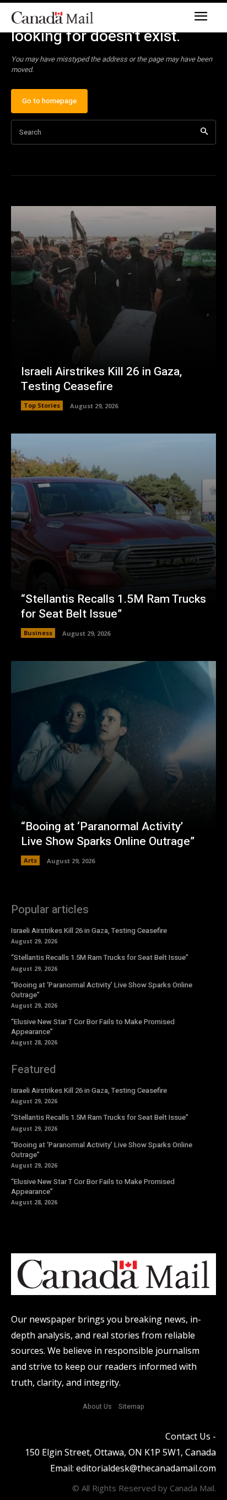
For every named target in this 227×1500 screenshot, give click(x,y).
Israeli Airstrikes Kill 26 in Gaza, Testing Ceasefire (101, 379)
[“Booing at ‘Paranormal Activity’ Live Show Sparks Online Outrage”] (113, 763)
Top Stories (42, 405)
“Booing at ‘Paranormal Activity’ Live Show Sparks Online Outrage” (107, 834)
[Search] (204, 132)
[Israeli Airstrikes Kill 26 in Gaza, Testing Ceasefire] (113, 308)
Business (38, 633)
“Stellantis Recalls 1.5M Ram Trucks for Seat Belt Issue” (113, 607)
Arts (30, 860)
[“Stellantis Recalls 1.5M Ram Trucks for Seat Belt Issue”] (113, 536)
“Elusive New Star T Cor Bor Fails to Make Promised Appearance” (93, 1026)
